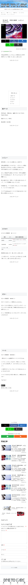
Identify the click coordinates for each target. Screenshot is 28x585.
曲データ (13, 95)
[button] (18, 44)
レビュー (13, 97)
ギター (12, 101)
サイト (2, 554)
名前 (3, 545)
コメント (4, 530)
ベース (12, 103)
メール (3, 549)
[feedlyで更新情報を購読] (7, 436)
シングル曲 (9, 387)
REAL (4, 385)
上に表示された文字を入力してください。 (11, 561)
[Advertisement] (14, 75)
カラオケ (13, 99)
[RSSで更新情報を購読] (20, 436)
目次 (12, 93)
